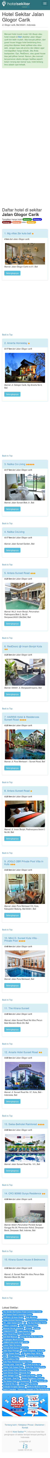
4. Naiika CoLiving (14, 531)
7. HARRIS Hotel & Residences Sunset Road (21, 718)
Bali (20, 36)
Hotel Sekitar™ (19, 1431)
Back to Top (7, 334)
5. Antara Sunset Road (17, 573)
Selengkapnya (12, 273)
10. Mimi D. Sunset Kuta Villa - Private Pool (21, 939)
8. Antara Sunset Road (17, 790)
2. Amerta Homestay (15, 343)
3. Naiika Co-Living (14, 464)
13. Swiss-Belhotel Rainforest (20, 1124)
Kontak (25, 1427)
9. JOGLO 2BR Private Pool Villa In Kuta (23, 862)
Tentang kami (11, 1424)
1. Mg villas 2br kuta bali (17, 233)
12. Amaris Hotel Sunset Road (21, 1052)
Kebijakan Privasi (25, 1424)
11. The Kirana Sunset (16, 1008)
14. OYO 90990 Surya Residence (22, 1193)
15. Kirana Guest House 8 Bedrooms (24, 1259)
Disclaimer (39, 1424)
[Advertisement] (25, 100)
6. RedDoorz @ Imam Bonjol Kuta (23, 646)
